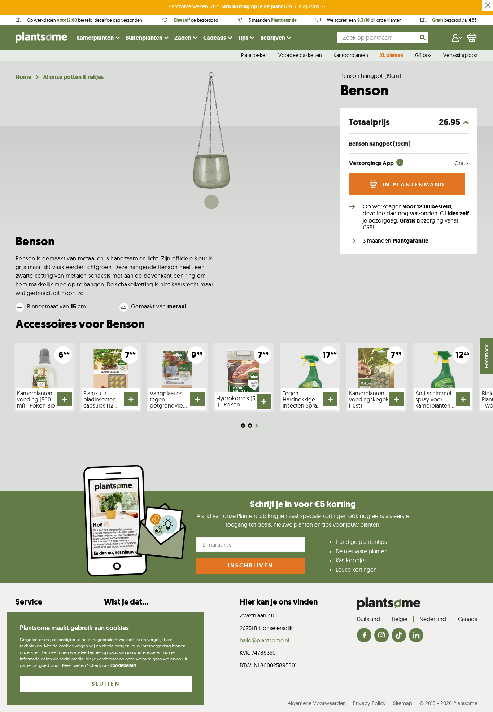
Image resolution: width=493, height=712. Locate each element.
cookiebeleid (123, 665)
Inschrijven (250, 565)
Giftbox (423, 55)
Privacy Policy (369, 703)
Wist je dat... (126, 602)
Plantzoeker (254, 55)
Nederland (432, 619)
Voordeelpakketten (300, 55)
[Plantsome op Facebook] (364, 635)
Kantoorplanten (350, 55)
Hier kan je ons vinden (279, 602)
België (399, 619)
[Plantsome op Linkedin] (416, 635)
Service (29, 602)
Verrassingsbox (460, 55)
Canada (467, 619)
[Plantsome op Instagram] (381, 635)
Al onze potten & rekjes (73, 77)
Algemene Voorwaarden (317, 703)
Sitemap (402, 703)
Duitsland (368, 619)
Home (23, 77)
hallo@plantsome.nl (264, 640)
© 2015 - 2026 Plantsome (448, 703)
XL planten (391, 55)
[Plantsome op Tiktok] (399, 635)
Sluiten (106, 683)
